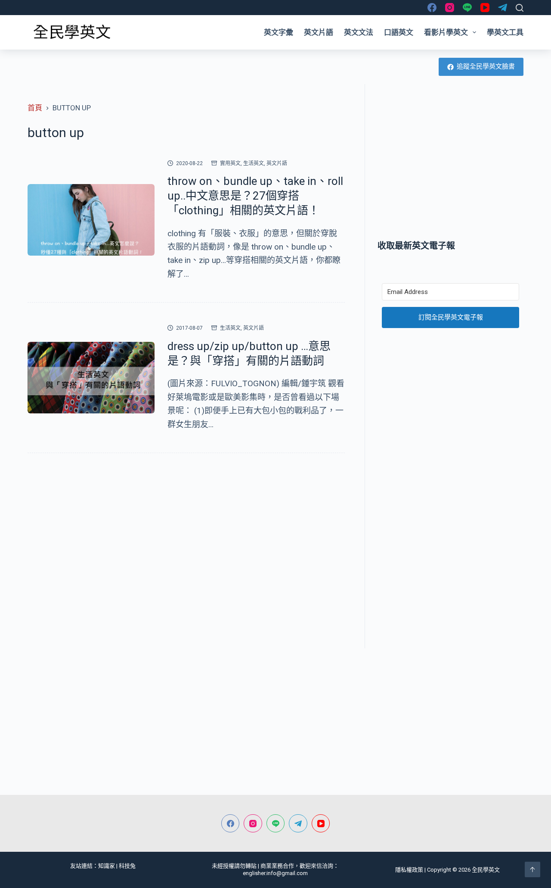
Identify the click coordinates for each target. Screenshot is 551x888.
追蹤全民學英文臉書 (486, 66)
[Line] (467, 7)
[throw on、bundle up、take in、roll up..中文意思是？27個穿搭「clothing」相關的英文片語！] (91, 220)
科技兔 (127, 866)
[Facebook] (431, 7)
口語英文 (398, 32)
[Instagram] (449, 7)
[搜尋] (519, 8)
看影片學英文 (446, 32)
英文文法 (358, 32)
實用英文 (230, 163)
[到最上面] (532, 869)
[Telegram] (502, 7)
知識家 (106, 866)
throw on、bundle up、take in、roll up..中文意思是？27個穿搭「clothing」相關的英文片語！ (255, 196)
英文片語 (318, 32)
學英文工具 (505, 32)
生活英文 (253, 163)
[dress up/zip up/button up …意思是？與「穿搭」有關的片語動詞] (91, 377)
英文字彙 (278, 32)
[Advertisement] (450, 161)
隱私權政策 (409, 869)
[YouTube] (484, 7)
